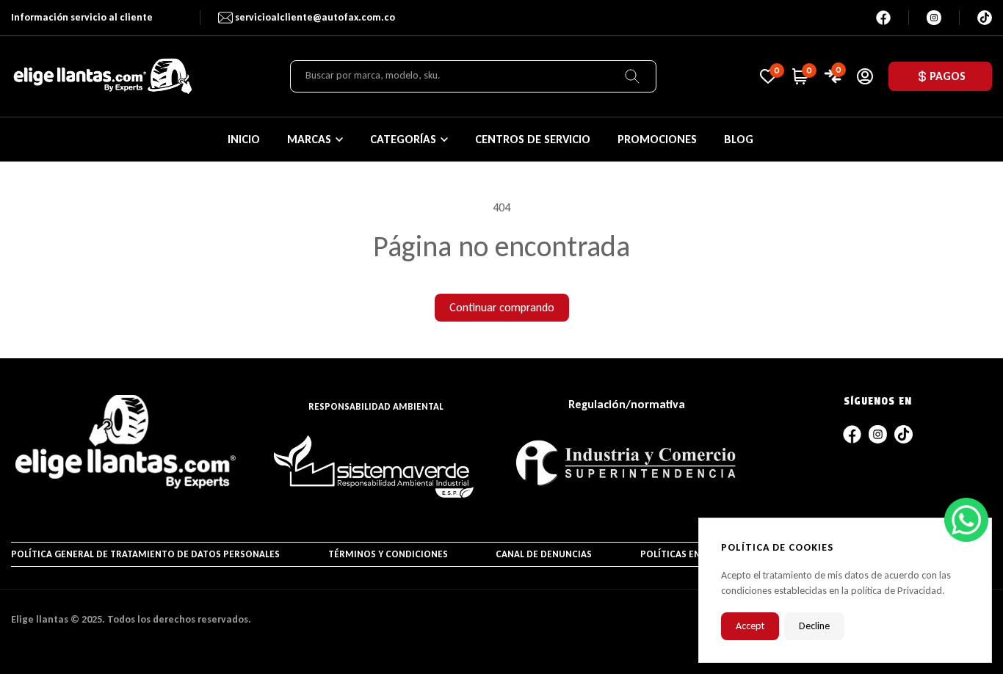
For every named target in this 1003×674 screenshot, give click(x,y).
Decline (814, 626)
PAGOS (948, 76)
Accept (750, 626)
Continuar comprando (501, 307)
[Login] (865, 76)
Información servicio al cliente (82, 17)
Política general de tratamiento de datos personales (145, 553)
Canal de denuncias (544, 553)
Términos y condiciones (388, 553)
